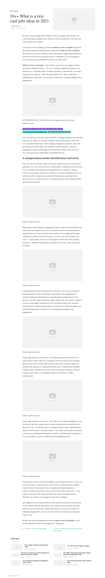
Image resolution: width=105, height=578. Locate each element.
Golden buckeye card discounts (34, 129)
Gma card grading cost (54, 129)
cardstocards (12, 576)
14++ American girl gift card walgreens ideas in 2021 (35, 561)
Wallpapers (14, 11)
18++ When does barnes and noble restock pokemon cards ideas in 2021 (77, 553)
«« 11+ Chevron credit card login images (34, 528)
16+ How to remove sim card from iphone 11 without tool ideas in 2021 (35, 553)
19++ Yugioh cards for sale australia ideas (36, 545)
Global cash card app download (59, 132)
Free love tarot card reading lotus (35, 132)
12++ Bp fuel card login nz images (78, 546)
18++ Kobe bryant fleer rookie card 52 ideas (79, 561)
